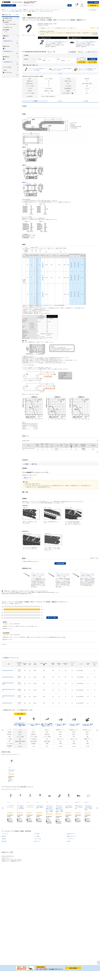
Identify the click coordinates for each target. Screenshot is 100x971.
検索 (69, 5)
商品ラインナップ (27, 477)
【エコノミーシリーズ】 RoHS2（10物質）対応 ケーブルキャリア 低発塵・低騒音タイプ (19, 11)
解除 (17, 43)
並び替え (87, 445)
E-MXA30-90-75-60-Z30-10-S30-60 (8, 696)
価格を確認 (93, 59)
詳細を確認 (96, 34)
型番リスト (61, 101)
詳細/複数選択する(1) (8, 27)
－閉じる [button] (60, 73)
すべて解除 (16, 14)
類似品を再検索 (61, 563)
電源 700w (4, 836)
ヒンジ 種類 (36, 836)
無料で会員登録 (73, 968)
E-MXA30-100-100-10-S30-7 (7, 670)
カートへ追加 (93, 62)
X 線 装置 (4, 838)
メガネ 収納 (36, 833)
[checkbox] (10, 24)
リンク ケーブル (5, 833)
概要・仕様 (34, 464)
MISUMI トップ (5, 9)
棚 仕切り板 (4, 841)
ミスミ (23, 14)
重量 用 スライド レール (72, 836)
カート (76, 6)
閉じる (83, 968)
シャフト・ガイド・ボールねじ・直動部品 (18, 9)
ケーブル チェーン (70, 838)
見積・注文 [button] (94, 5)
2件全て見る (4, 644)
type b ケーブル (37, 841)
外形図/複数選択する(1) (8, 41)
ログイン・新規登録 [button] (94, 2)
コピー (51, 51)
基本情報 (26, 464)
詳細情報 (86, 101)
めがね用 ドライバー (71, 833)
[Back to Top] (98, 962)
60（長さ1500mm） (8, 72)
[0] (76, 5)
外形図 (35, 101)
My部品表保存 (73, 51)
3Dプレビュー (81, 51)
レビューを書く (53, 617)
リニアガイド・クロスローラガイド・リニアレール (39, 9)
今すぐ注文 (82, 62)
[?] (72, 93)
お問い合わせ (82, 6)
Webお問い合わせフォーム (7, 858)
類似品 (27, 55)
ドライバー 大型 (37, 838)
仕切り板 (68, 841)
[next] (97, 730)
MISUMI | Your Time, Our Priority (8, 1)
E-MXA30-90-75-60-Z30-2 (7, 703)
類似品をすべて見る (94, 558)
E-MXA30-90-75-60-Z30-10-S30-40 (8, 690)
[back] (3, 730)
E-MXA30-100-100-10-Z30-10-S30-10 (8, 683)
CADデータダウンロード (92, 51)
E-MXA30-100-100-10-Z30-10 (8, 677)
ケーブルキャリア (54, 9)
